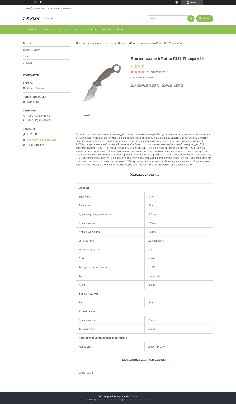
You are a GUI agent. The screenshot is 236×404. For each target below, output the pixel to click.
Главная (31, 29)
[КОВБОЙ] (31, 20)
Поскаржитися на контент (109, 399)
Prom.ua (135, 396)
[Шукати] (191, 18)
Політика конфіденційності (136, 399)
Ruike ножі (110, 43)
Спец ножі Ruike (127, 43)
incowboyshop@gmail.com (41, 139)
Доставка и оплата (113, 29)
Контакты (90, 29)
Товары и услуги (52, 29)
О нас (75, 29)
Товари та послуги (91, 43)
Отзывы (27, 62)
